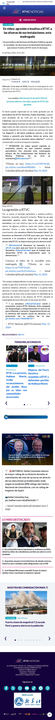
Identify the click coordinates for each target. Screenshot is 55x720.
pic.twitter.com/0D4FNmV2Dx (20, 500)
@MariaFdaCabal (23, 250)
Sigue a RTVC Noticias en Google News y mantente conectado (28, 417)
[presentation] (6, 402)
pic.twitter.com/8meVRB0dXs (21, 167)
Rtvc (31, 366)
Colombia (8, 25)
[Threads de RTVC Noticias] (47, 688)
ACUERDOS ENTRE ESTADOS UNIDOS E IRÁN (37, 2)
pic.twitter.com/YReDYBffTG (19, 319)
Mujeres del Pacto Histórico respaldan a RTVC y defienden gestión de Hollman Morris (38, 377)
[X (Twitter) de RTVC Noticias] (13, 688)
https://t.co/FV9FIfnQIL (37, 163)
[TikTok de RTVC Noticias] (33, 688)
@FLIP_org (10, 248)
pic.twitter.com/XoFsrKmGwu (21, 271)
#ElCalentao (23, 158)
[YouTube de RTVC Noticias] (27, 688)
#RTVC (21, 335)
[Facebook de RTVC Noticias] (6, 688)
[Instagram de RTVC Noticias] (20, 688)
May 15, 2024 (40, 170)
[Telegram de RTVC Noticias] (40, 688)
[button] (24, 404)
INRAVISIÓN (12, 366)
